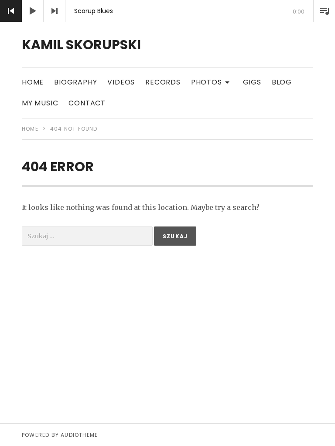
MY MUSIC (40, 103)
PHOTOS (211, 81)
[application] (167, 11)
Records (163, 82)
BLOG (282, 82)
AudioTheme (79, 435)
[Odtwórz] (33, 11)
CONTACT (87, 103)
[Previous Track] (11, 11)
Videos (121, 82)
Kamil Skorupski (81, 44)
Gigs (252, 82)
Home (33, 82)
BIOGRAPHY (75, 82)
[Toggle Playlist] (324, 11)
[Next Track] (54, 11)
